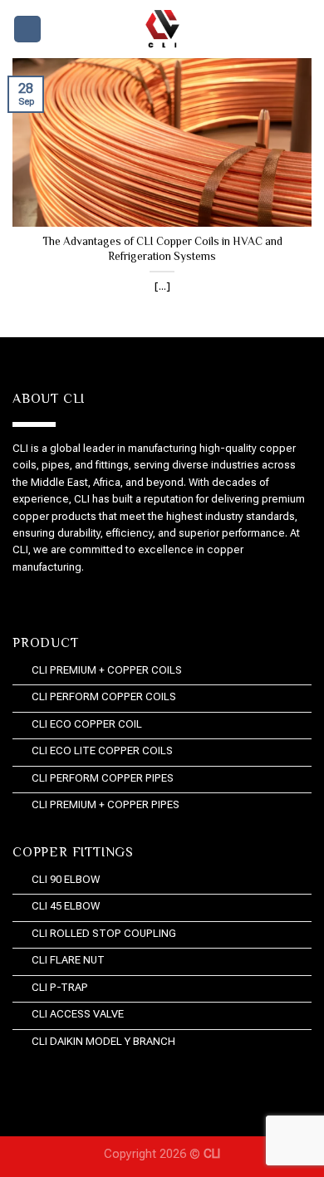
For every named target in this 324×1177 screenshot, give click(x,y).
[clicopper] (162, 29)
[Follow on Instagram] (32, 601)
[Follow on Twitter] (45, 601)
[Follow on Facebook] (19, 601)
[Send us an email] (58, 601)
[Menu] (27, 29)
